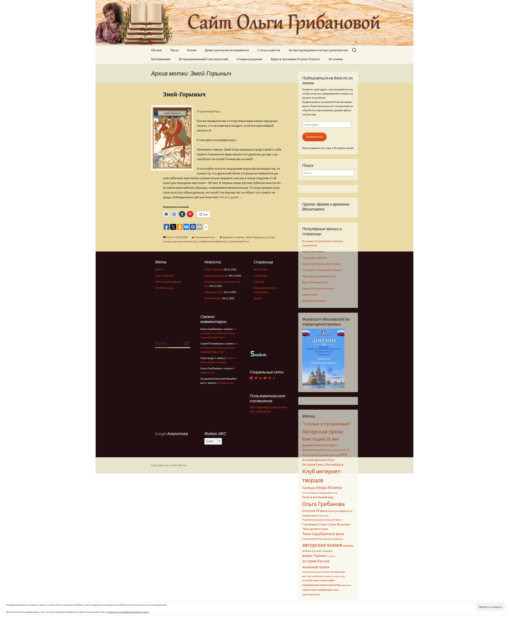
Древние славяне (233, 237)
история (331, 556)
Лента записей (164, 275)
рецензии (346, 585)
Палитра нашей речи (340, 511)
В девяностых (225, 383)
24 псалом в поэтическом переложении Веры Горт (218, 333)
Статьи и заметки (268, 50)
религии (334, 585)
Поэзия (191, 50)
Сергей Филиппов (313, 251)
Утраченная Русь (209, 111)
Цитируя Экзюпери (333, 538)
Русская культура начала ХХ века (322, 519)
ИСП (343, 454)
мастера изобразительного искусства (323, 576)
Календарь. (261, 275)
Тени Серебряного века (323, 533)
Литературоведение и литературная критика (318, 50)
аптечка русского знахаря (317, 551)
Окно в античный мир (317, 497)
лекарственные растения (315, 571)
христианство (311, 594)
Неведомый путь (328, 492)
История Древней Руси (318, 460)
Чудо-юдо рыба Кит (314, 257)
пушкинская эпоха (315, 585)
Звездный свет (213, 292)
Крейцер (309, 488)
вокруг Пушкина (314, 555)
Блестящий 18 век (320, 439)
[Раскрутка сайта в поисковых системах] (258, 353)
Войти (159, 269)
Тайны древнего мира (315, 529)
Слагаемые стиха (314, 524)
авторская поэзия (322, 545)
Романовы (323, 515)
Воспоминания (160, 59)
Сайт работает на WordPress (169, 465)
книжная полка (315, 566)
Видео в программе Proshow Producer (295, 59)
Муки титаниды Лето (315, 282)
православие (327, 580)
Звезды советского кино (335, 449)
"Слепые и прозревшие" (326, 424)
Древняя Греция (312, 450)
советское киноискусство (320, 590)
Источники (336, 59)
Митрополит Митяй (314, 301)
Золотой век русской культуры (321, 455)
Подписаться (314, 136)
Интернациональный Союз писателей (203, 59)
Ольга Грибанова (323, 504)
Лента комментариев (168, 281)
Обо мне (156, 50)
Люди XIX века (329, 487)
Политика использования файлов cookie (128, 611)
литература (337, 572)
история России (315, 561)
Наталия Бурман (310, 492)
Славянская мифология (213, 241)
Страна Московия (338, 524)
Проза (174, 50)
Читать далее (230, 197)
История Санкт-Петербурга (322, 464)
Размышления (310, 515)
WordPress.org (164, 288)
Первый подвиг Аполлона (317, 288)
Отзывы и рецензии (249, 59)
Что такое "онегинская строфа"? (322, 270)
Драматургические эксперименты (227, 50)
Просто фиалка (213, 269)
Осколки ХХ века (314, 511)
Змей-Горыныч (184, 94)
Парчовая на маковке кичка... (320, 276)
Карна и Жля (309, 294)
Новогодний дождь (216, 275)
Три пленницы (212, 298)
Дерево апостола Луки (319, 445)
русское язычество (185, 241)
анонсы (348, 545)
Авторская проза (322, 431)
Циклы (258, 298)
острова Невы (310, 580)
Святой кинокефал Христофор (321, 264)
